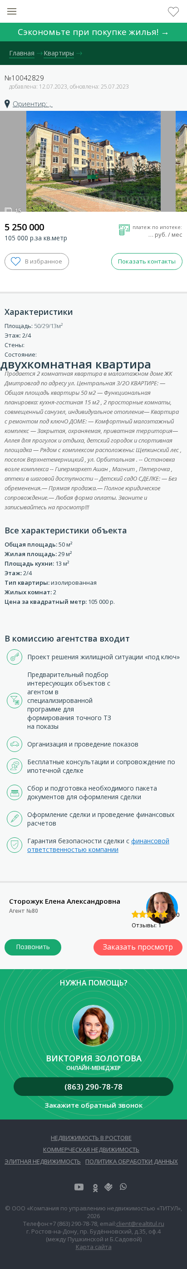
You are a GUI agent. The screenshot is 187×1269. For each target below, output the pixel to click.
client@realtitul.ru (140, 1223)
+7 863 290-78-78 (33, 947)
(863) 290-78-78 (93, 1086)
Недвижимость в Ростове (91, 1138)
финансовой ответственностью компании (98, 845)
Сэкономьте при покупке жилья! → (93, 32)
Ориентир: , (33, 103)
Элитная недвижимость (43, 1161)
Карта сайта (94, 1247)
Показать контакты (147, 261)
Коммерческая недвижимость (91, 1149)
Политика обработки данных (131, 1161)
